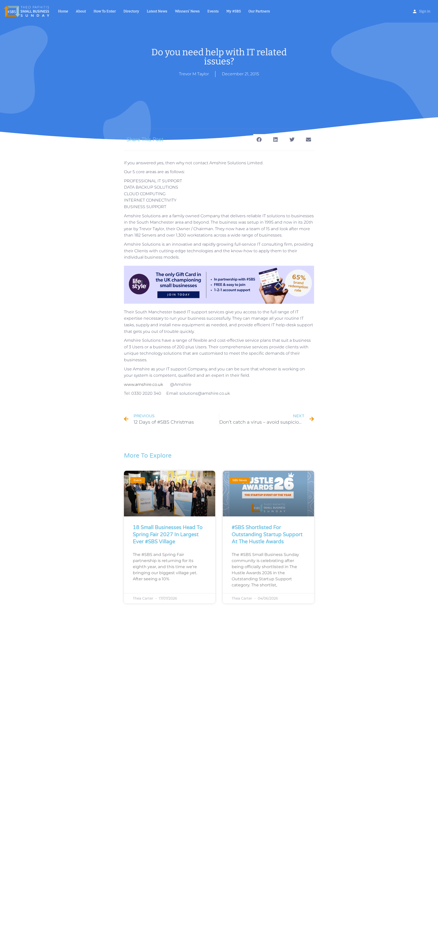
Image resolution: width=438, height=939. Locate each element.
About (81, 11)
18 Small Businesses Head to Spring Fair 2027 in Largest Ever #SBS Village (168, 535)
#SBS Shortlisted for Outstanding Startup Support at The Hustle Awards (267, 535)
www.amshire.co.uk (143, 384)
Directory (131, 11)
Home (63, 11)
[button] (259, 140)
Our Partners (259, 11)
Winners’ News (187, 11)
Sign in (424, 11)
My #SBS (233, 11)
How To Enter (105, 11)
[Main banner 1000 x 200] (219, 284)
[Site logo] (27, 11)
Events (213, 11)
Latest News (157, 11)
